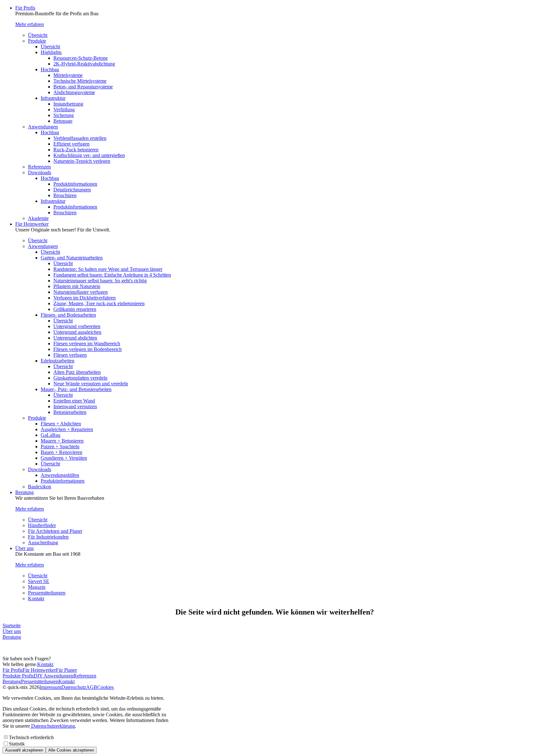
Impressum (50, 687)
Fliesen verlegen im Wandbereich (86, 343)
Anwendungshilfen (60, 475)
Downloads (39, 172)
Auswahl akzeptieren (24, 750)
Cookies (105, 687)
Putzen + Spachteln (60, 446)
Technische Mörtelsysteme (79, 81)
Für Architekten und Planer (55, 531)
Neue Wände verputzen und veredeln (90, 383)
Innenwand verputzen (75, 406)
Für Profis (25, 7)
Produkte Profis (18, 675)
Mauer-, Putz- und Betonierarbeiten (76, 389)
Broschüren (65, 195)
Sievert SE (38, 581)
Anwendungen (43, 126)
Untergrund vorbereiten (76, 326)
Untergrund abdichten (75, 337)
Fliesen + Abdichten (61, 423)
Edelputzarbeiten (57, 360)
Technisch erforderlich (31, 737)
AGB (91, 687)
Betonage (62, 121)
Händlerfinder (42, 525)
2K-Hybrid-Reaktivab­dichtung (84, 63)
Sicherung (63, 115)
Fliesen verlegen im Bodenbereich (87, 349)
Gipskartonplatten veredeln (80, 378)
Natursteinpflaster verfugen (80, 292)
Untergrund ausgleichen (77, 332)
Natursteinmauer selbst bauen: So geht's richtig (100, 280)
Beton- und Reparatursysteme (83, 86)
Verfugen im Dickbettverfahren (84, 297)
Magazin (36, 587)
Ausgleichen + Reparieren (67, 429)
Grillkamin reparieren (74, 309)
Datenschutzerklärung (52, 726)
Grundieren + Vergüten (64, 458)
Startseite (12, 625)
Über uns (24, 548)
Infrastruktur (53, 98)
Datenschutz (73, 687)
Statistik (17, 743)
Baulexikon (39, 486)
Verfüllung (64, 109)
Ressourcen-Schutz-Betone (80, 58)
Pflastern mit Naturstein (76, 286)
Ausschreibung (43, 542)
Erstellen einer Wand (74, 400)
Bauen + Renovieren (61, 452)
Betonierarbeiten (69, 412)
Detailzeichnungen (72, 189)
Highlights (51, 52)
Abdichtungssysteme (74, 92)
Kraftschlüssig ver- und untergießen (89, 155)
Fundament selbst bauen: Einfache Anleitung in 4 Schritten (112, 275)
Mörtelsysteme (68, 75)
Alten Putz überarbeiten (77, 372)
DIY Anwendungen (53, 675)
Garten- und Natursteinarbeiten (72, 257)
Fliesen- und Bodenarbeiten (68, 315)
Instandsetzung (68, 104)
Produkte (37, 41)
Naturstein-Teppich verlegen (81, 161)
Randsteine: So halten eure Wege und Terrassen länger (107, 269)
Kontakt (36, 598)
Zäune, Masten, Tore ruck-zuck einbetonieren (99, 303)
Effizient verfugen (71, 144)
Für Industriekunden (48, 537)
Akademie (38, 218)
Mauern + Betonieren (62, 440)
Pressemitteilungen (46, 592)
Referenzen (39, 166)
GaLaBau (50, 435)
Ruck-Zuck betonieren (75, 149)
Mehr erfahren (29, 24)
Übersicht (37, 35)
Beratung (24, 492)
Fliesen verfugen (70, 355)
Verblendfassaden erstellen (79, 138)
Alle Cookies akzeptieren (71, 750)
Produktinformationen (75, 184)
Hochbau (50, 69)
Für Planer (66, 670)
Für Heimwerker (32, 224)
